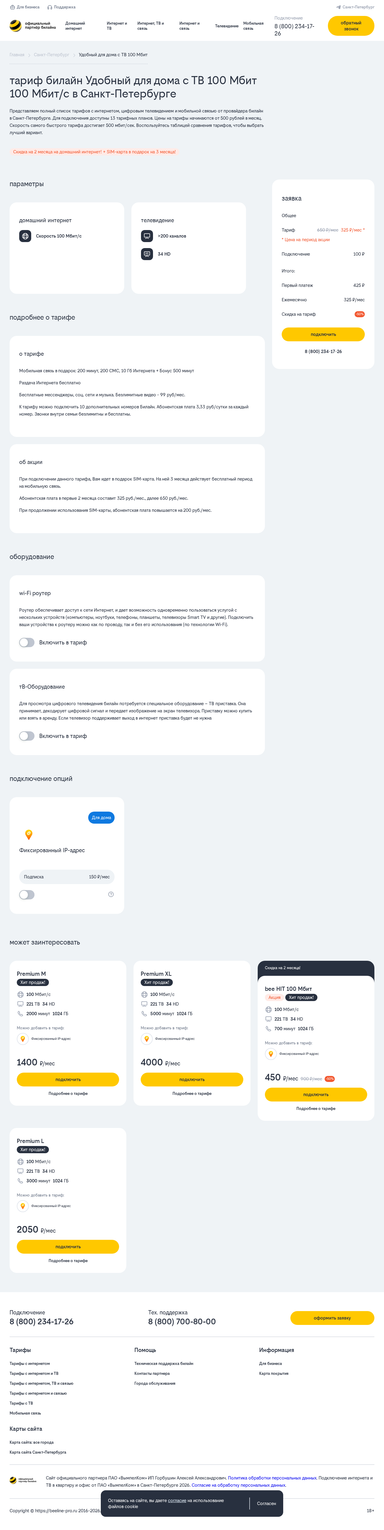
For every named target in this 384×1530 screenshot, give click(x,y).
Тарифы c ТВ (21, 1403)
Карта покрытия (274, 1373)
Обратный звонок (351, 25)
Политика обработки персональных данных (272, 1477)
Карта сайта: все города (32, 1442)
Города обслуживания (155, 1383)
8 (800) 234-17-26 (294, 30)
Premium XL (156, 974)
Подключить (323, 334)
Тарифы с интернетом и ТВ (34, 1373)
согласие (177, 1500)
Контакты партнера (152, 1373)
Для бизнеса (28, 7)
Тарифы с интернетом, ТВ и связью (42, 1383)
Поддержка (65, 7)
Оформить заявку (332, 1317)
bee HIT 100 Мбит (288, 989)
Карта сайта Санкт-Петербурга (38, 1452)
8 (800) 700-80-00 (182, 1321)
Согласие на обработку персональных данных (238, 1485)
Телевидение (226, 26)
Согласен (266, 1503)
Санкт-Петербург (358, 7)
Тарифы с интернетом (30, 1363)
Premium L (30, 1141)
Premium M (31, 974)
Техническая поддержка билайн (163, 1363)
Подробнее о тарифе (68, 1093)
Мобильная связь (25, 1413)
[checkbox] (26, 642)
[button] (137, 125)
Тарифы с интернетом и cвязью (38, 1393)
